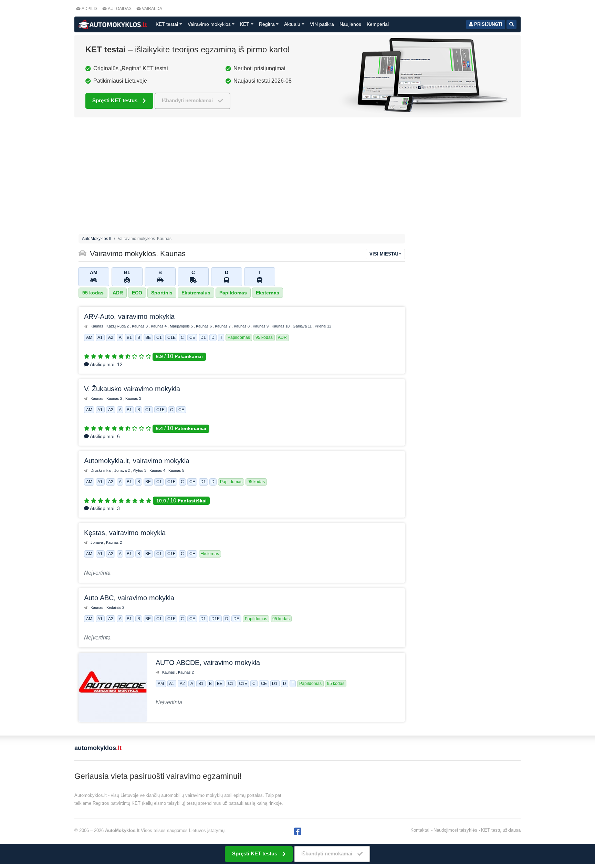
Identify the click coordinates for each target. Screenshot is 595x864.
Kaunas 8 (242, 326)
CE (192, 337)
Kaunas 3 (140, 326)
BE (148, 337)
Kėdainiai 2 (115, 607)
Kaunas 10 (281, 326)
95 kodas (93, 292)
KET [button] (244, 24)
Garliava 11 (303, 326)
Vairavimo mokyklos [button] (209, 24)
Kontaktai (419, 830)
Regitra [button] (267, 24)
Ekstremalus (195, 292)
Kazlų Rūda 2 (118, 326)
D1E (215, 618)
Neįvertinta (97, 573)
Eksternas (267, 292)
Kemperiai (378, 24)
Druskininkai (101, 470)
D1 (203, 337)
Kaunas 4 (159, 326)
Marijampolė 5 (182, 326)
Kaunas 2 (114, 398)
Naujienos (350, 24)
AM (89, 337)
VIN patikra (322, 24)
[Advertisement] (242, 177)
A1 (100, 337)
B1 (129, 337)
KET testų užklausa (501, 830)
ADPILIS (89, 8)
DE (236, 618)
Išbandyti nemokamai (187, 100)
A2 (110, 337)
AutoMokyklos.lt (96, 238)
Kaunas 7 (223, 326)
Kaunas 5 (176, 470)
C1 (159, 337)
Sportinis (162, 292)
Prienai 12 (323, 326)
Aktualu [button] (292, 24)
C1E (171, 337)
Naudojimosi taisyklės (455, 830)
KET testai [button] (167, 24)
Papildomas (233, 292)
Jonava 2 (122, 470)
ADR (118, 292)
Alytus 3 (140, 470)
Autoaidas (120, 8)
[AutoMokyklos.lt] (113, 24)
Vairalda (152, 8)
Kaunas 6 (204, 326)
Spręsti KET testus (114, 100)
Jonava (97, 542)
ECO (137, 292)
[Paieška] (511, 24)
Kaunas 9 (261, 326)
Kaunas (97, 326)
